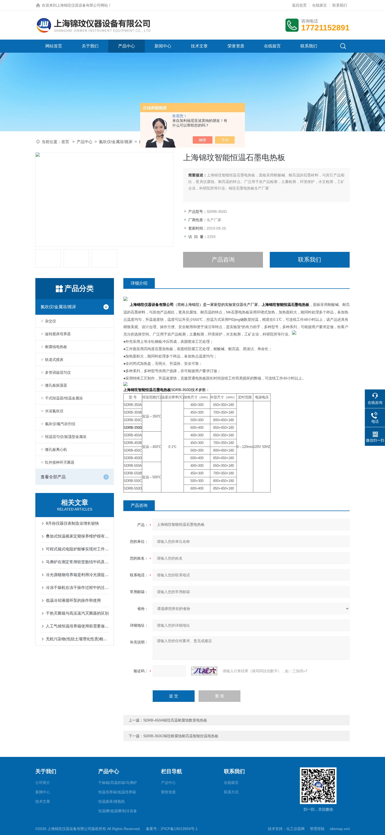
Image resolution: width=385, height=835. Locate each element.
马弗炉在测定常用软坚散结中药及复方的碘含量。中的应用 (77, 562)
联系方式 (231, 792)
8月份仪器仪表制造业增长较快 (72, 523)
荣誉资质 (236, 46)
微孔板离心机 (56, 449)
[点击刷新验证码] (204, 670)
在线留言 (319, 5)
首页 (65, 141)
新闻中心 (163, 46)
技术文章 (199, 46)
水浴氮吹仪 (54, 411)
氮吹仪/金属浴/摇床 (116, 141)
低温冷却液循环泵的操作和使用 (73, 600)
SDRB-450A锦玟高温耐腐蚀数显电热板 (175, 720)
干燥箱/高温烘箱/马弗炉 (117, 782)
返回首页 (299, 5)
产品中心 (126, 46)
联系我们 (339, 5)
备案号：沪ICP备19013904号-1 (172, 829)
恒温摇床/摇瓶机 (111, 801)
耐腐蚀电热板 (56, 347)
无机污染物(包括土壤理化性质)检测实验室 (77, 639)
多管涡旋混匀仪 (58, 372)
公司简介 (42, 782)
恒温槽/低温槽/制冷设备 (117, 811)
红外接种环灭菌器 (59, 462)
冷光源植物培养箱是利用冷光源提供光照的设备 (77, 574)
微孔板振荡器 (56, 385)
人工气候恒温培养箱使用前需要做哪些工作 (77, 626)
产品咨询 (223, 259)
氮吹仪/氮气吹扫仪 (60, 424)
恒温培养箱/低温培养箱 (117, 792)
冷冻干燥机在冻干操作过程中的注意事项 (77, 587)
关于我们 (90, 46)
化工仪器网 (295, 829)
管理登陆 (317, 829)
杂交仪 (50, 321)
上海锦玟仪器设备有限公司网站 (82, 5)
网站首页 (53, 46)
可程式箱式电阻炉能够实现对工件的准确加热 (77, 549)
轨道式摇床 (54, 359)
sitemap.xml (340, 829)
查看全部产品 (53, 477)
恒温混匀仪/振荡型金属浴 (65, 437)
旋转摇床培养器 (58, 334)
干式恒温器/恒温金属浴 (64, 398)
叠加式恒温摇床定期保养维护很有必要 (77, 536)
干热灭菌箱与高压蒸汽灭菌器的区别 (77, 613)
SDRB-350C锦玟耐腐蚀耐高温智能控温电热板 (180, 736)
